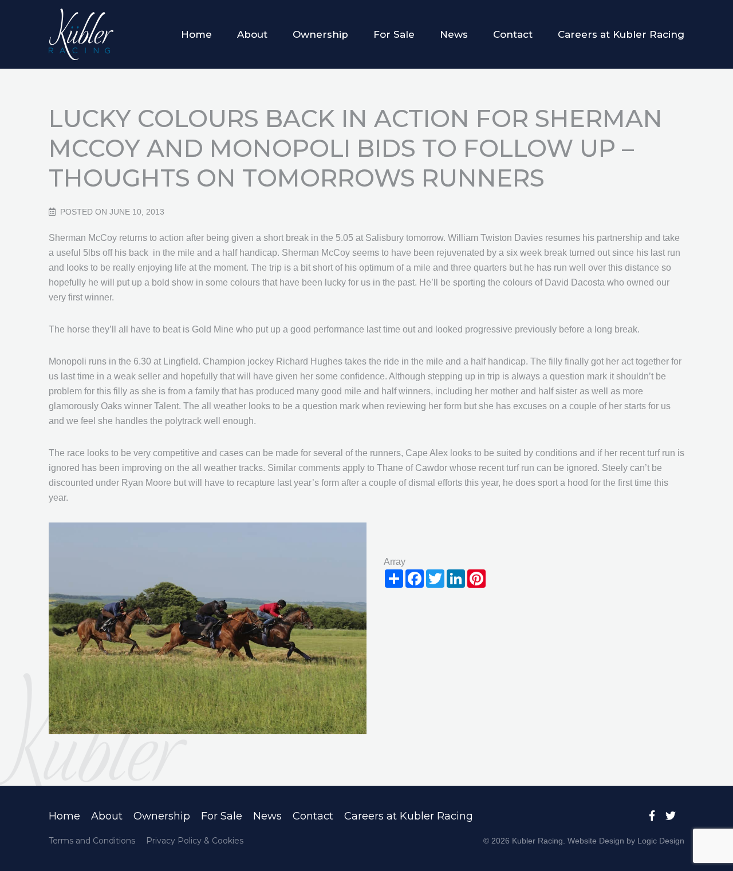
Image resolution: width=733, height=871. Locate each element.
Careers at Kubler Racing (621, 34)
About (252, 34)
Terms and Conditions (92, 841)
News (454, 34)
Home (196, 34)
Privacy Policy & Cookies (194, 841)
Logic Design (660, 840)
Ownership (320, 34)
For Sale (394, 34)
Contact (513, 34)
